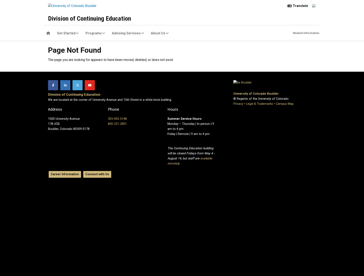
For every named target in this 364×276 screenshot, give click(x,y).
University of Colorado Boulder (256, 94)
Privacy (238, 104)
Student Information (306, 33)
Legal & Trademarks (259, 104)
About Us (158, 33)
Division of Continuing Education (89, 18)
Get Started (66, 33)
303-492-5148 (117, 119)
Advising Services (126, 33)
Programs (94, 33)
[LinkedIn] (65, 85)
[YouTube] (90, 85)
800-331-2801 (117, 124)
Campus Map (285, 104)
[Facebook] (53, 85)
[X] (77, 85)
